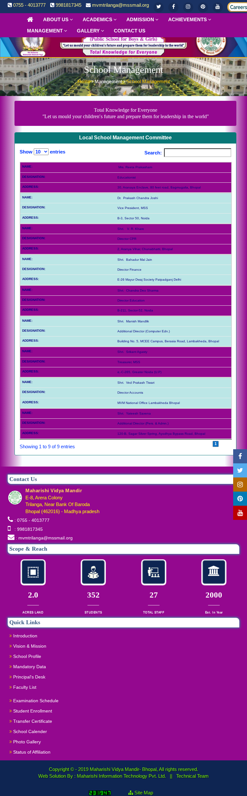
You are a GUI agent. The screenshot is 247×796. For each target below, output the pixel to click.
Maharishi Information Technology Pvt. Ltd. (122, 776)
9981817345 (68, 5)
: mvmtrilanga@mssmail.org (44, 537)
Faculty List (24, 687)
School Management (148, 81)
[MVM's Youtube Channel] (218, 7)
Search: (153, 152)
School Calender (29, 731)
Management (45, 30)
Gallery (89, 30)
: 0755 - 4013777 (32, 520)
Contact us (129, 30)
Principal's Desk (28, 676)
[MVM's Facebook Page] (173, 7)
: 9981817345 (27, 529)
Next (225, 444)
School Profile (26, 656)
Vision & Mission (29, 646)
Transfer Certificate (32, 721)
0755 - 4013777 (29, 5)
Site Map (146, 792)
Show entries (42, 151)
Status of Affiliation (31, 752)
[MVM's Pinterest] (203, 7)
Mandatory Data (29, 666)
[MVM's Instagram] (188, 7)
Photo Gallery (26, 741)
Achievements (188, 19)
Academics (98, 19)
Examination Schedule (35, 700)
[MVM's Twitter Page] (158, 7)
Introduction (24, 635)
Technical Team (192, 776)
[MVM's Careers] (232, 6)
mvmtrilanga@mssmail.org (120, 5)
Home (85, 81)
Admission (140, 19)
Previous (202, 444)
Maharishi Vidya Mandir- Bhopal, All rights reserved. (144, 769)
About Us (56, 19)
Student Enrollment (32, 710)
